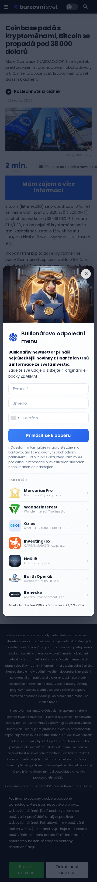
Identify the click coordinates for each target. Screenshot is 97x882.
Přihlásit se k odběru (48, 435)
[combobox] (15, 418)
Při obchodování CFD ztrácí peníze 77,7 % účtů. (46, 605)
